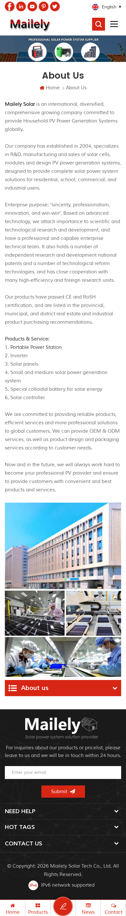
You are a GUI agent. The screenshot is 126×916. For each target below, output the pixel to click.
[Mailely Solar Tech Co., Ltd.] (29, 24)
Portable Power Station (36, 347)
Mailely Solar (20, 104)
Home (53, 88)
